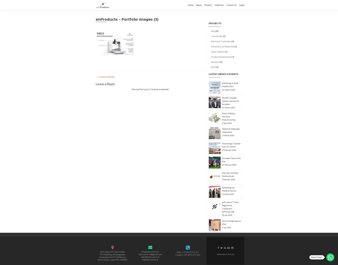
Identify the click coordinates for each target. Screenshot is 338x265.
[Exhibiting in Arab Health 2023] (215, 87)
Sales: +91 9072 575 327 (188, 252)
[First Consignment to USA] (215, 225)
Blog (213, 31)
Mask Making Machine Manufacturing (229, 116)
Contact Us (231, 5)
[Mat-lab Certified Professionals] (215, 177)
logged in (147, 89)
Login (241, 5)
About (199, 5)
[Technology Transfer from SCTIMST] (215, 148)
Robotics (215, 62)
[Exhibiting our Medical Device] (215, 192)
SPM (213, 67)
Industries (219, 5)
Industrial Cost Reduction (222, 46)
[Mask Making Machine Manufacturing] (215, 118)
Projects (208, 5)
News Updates (218, 51)
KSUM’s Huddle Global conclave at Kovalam (230, 100)
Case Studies (217, 36)
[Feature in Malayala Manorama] (215, 133)
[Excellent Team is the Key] (215, 163)
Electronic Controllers (221, 41)
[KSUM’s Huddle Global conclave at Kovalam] (215, 102)
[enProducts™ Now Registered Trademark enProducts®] (215, 207)
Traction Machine (105, 76)
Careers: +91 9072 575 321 (187, 255)
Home (190, 5)
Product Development (221, 57)
